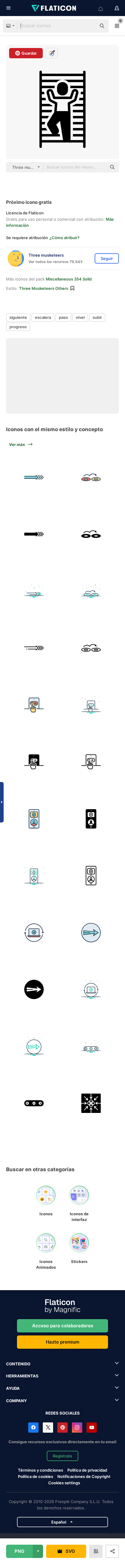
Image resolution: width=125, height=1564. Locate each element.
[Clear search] (88, 26)
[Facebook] (33, 1427)
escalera (43, 317)
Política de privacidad (87, 1470)
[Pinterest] (62, 1427)
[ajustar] (34, 705)
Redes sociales (63, 1413)
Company (16, 1400)
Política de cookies (35, 1476)
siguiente (18, 317)
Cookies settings (64, 1483)
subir (97, 317)
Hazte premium (62, 1342)
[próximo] (91, 534)
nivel (80, 317)
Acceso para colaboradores (62, 1325)
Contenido (18, 1363)
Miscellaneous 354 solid (69, 279)
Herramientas (22, 1375)
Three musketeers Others (43, 288)
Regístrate (62, 1455)
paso (63, 317)
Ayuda (13, 1388)
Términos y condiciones (40, 1470)
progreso (18, 326)
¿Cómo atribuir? (64, 237)
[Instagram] (77, 1427)
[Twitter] (48, 1427)
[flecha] (34, 477)
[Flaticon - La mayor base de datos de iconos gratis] (54, 8)
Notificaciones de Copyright (83, 1476)
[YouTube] (91, 1427)
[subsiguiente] (91, 477)
